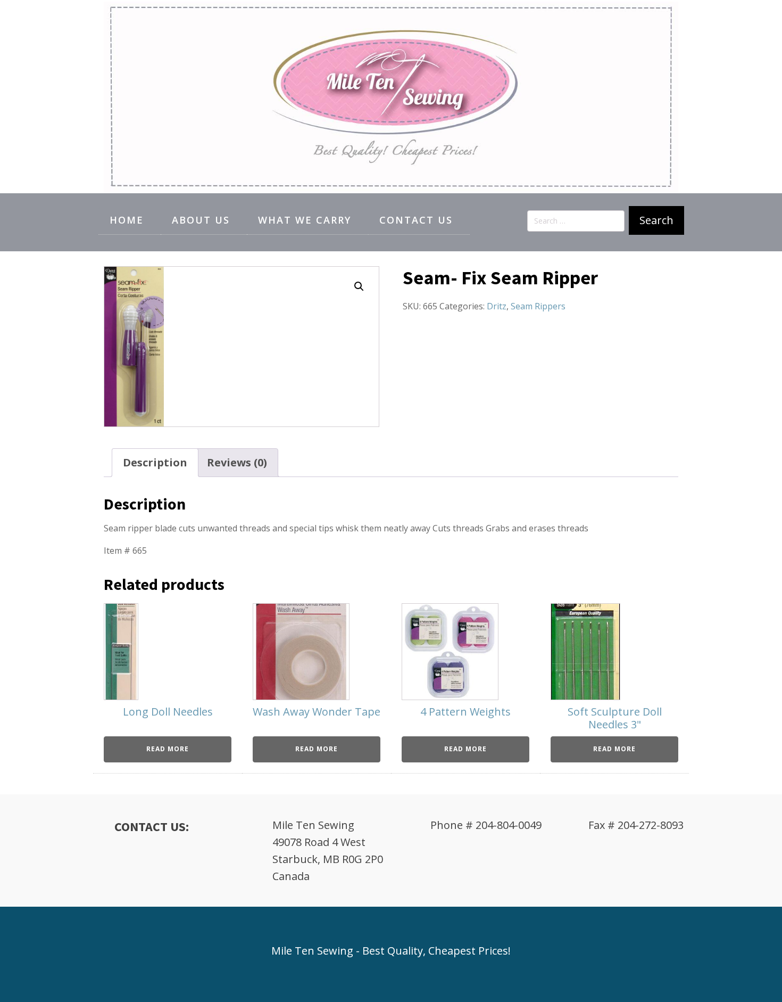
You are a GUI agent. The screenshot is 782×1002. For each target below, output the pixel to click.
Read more (167, 748)
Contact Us (416, 219)
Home (127, 219)
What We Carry (304, 219)
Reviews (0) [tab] (237, 462)
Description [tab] (155, 462)
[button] (359, 286)
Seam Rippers (538, 306)
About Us (201, 219)
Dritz (496, 306)
